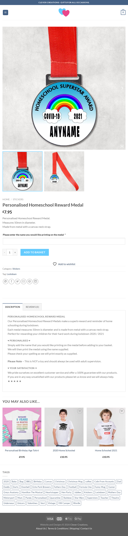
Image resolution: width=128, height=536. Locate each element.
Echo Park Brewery (41, 487)
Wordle (76, 503)
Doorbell (25, 487)
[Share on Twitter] (17, 281)
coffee (88, 481)
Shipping (74, 528)
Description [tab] (12, 307)
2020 (6, 481)
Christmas (60, 481)
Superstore (92, 497)
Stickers (18, 199)
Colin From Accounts (104, 481)
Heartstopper (52, 492)
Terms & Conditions (58, 528)
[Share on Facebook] (11, 281)
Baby (14, 481)
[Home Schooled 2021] (106, 427)
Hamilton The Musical (32, 492)
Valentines (33, 503)
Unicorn (20, 503)
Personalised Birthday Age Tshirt (22, 450)
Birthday (38, 481)
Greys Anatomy (11, 492)
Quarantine (55, 497)
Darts (15, 487)
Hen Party (66, 492)
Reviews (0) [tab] (32, 307)
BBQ (28, 481)
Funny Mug (100, 487)
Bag (21, 481)
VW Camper (64, 503)
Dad (119, 481)
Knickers (88, 492)
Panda (29, 497)
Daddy (7, 487)
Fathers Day (60, 487)
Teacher (104, 497)
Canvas (48, 481)
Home (6, 199)
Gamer (111, 487)
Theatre (115, 497)
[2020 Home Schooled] (63, 427)
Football (72, 487)
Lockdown (11, 274)
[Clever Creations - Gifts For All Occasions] (64, 12)
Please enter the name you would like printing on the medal (34, 234)
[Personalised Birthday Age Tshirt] (21, 427)
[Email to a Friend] (23, 281)
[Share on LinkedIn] (35, 281)
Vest (42, 503)
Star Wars (79, 497)
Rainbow (68, 497)
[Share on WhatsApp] (5, 281)
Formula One (85, 487)
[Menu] (5, 12)
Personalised (40, 497)
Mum (20, 497)
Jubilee (77, 492)
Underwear (9, 503)
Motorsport (9, 497)
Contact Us (86, 528)
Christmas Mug (75, 481)
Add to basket (34, 252)
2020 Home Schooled (64, 450)
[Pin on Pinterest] (29, 281)
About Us (41, 528)
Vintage (51, 503)
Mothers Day (114, 492)
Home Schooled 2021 (106, 450)
